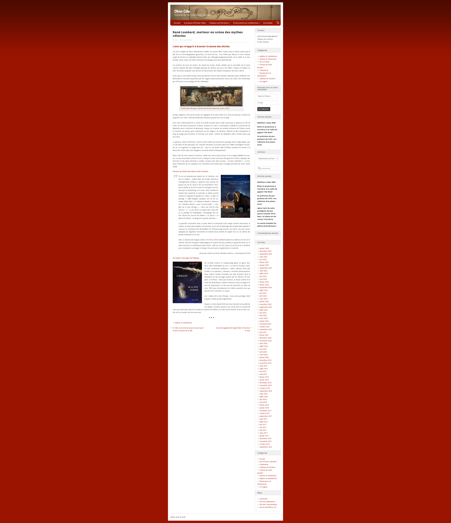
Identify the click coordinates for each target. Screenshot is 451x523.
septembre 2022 (266, 307)
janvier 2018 (264, 408)
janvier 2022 (264, 321)
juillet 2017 (264, 422)
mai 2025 (263, 259)
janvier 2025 (264, 265)
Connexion (264, 499)
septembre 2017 (266, 416)
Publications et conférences (246, 23)
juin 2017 (263, 424)
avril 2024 (263, 279)
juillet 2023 (264, 290)
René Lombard (219, 240)
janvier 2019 (264, 380)
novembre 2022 (266, 304)
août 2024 (263, 271)
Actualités (267, 23)
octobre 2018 (265, 388)
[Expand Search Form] (278, 23)
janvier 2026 (264, 248)
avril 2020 (263, 352)
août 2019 (263, 366)
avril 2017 (263, 430)
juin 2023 (263, 293)
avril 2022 (263, 315)
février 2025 (264, 262)
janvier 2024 (264, 285)
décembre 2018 (265, 382)
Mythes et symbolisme (183, 323)
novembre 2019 (266, 363)
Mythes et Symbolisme (268, 56)
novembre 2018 (266, 385)
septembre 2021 (266, 329)
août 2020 (263, 343)
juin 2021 (263, 332)
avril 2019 (263, 374)
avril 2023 (263, 296)
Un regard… (264, 81)
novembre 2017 (266, 410)
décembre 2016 (265, 438)
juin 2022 (263, 313)
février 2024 (264, 282)
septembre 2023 (266, 287)
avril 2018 (263, 402)
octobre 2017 (265, 413)
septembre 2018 (266, 391)
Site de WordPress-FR (268, 507)
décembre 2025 (265, 251)
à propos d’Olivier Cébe (195, 23)
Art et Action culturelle (268, 461)
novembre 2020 (266, 341)
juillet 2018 (264, 396)
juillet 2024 (264, 273)
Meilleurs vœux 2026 (266, 123)
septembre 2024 (266, 268)
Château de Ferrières (218, 23)
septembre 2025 (266, 254)
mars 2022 (264, 318)
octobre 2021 (265, 327)
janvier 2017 (264, 436)
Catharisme (264, 70)
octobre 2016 (265, 444)
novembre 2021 (266, 324)
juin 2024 (263, 276)
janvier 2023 (264, 301)
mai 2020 (263, 349)
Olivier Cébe (182, 11)
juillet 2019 (264, 369)
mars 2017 (264, 433)
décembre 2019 (265, 360)
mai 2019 (263, 371)
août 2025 (263, 257)
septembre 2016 (266, 447)
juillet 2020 (264, 346)
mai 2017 (263, 427)
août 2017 (263, 419)
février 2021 (264, 335)
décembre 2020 (265, 338)
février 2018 (264, 405)
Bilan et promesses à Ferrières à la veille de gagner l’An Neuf (267, 130)
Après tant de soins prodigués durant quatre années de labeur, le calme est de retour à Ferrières (266, 213)
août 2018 (263, 394)
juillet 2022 (264, 310)
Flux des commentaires (268, 504)
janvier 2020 (264, 357)
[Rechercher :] (267, 168)
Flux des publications (267, 501)
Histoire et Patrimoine (268, 59)
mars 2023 (264, 299)
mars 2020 (264, 355)
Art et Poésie (264, 62)
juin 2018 (263, 399)
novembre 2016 (266, 441)
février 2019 (264, 377)
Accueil (177, 23)
